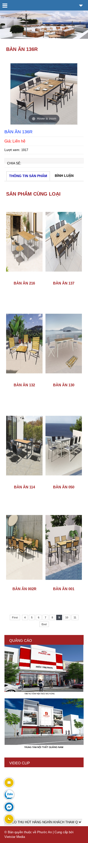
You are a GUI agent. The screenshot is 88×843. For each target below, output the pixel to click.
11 (75, 617)
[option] (44, 93)
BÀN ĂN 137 (63, 283)
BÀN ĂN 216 (24, 283)
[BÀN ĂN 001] (63, 583)
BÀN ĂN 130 (63, 385)
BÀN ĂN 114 (24, 487)
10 (66, 617)
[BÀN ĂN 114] (24, 481)
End (44, 624)
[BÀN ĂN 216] (24, 277)
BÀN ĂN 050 (63, 487)
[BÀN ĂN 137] (63, 277)
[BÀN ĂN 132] (24, 379)
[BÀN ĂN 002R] (24, 583)
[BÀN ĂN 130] (63, 379)
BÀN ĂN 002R (24, 589)
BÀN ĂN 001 (63, 589)
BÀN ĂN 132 (24, 385)
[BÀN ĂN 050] (63, 481)
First (15, 617)
